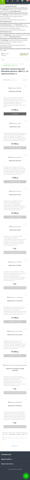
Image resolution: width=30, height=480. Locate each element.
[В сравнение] (25, 88)
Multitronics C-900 (15, 127)
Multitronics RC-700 (15, 194)
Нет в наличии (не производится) (15, 252)
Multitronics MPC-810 (15, 160)
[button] (12, 2)
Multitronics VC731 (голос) (15, 334)
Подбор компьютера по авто (10, 64)
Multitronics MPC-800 (15, 91)
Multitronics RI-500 (15, 230)
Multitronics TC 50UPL (15, 265)
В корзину (15, 114)
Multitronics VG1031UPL (15, 405)
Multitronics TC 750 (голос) (15, 301)
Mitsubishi (21, 64)
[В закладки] (25, 86)
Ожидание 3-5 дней (15, 148)
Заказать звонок (24, 55)
